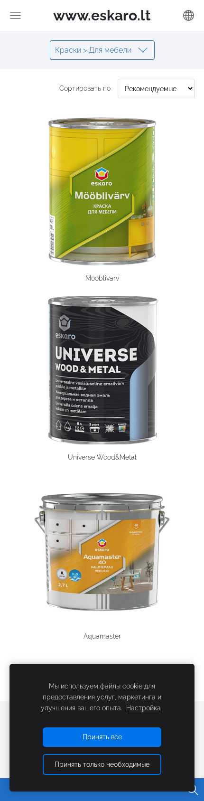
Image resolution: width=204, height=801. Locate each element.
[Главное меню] (15, 15)
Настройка (143, 708)
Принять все (102, 737)
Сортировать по (85, 88)
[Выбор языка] (189, 15)
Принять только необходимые (102, 764)
